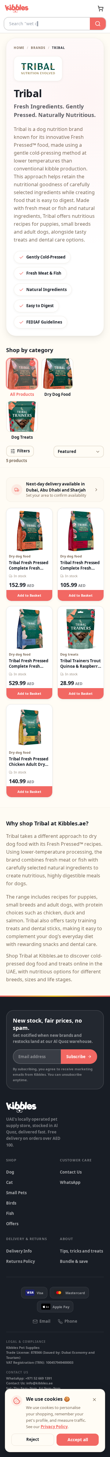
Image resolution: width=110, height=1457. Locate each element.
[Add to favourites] (36, 519)
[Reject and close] (94, 1399)
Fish (10, 1213)
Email (44, 1321)
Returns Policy (20, 1261)
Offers (12, 1223)
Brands (38, 48)
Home (19, 48)
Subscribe (76, 1056)
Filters (23, 451)
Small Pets (16, 1192)
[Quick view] (22, 519)
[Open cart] (100, 8)
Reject (32, 1439)
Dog (10, 1172)
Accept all (78, 1439)
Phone (70, 1321)
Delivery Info (19, 1251)
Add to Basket (29, 595)
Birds (11, 1203)
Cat (9, 1182)
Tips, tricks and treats (81, 1251)
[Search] (98, 24)
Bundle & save (74, 1261)
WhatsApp (70, 1182)
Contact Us (71, 1172)
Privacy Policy (54, 1426)
